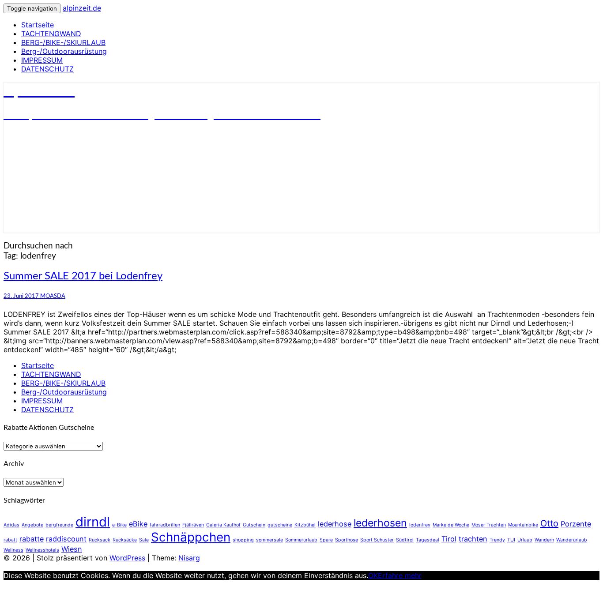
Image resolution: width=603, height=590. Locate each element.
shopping (243, 540)
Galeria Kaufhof (223, 525)
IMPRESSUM (42, 60)
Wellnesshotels (42, 550)
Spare (326, 540)
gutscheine (280, 525)
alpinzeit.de (82, 8)
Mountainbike (523, 525)
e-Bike (119, 525)
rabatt (10, 540)
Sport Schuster (377, 540)
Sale (144, 540)
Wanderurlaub (571, 540)
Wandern (544, 540)
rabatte (31, 538)
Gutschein (254, 525)
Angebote (32, 525)
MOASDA (52, 296)
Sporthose (346, 540)
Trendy (497, 540)
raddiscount (66, 538)
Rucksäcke (125, 540)
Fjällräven (193, 525)
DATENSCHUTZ (47, 68)
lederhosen (380, 523)
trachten (473, 538)
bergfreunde (59, 525)
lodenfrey (419, 525)
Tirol (448, 538)
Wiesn (71, 549)
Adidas (11, 525)
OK (373, 575)
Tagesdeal (427, 540)
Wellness (13, 550)
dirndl (92, 522)
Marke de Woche (451, 525)
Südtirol (405, 540)
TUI (511, 540)
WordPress (127, 557)
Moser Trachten (488, 525)
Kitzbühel (305, 525)
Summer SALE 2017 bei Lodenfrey (83, 276)
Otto (549, 523)
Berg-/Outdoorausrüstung (64, 51)
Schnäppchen (190, 537)
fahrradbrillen (165, 525)
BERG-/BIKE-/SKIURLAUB (63, 42)
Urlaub (524, 540)
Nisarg (189, 557)
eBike (138, 523)
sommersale (269, 540)
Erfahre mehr (400, 575)
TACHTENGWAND (51, 33)
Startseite (37, 24)
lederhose (334, 523)
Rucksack (99, 540)
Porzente (576, 523)
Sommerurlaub (301, 540)
